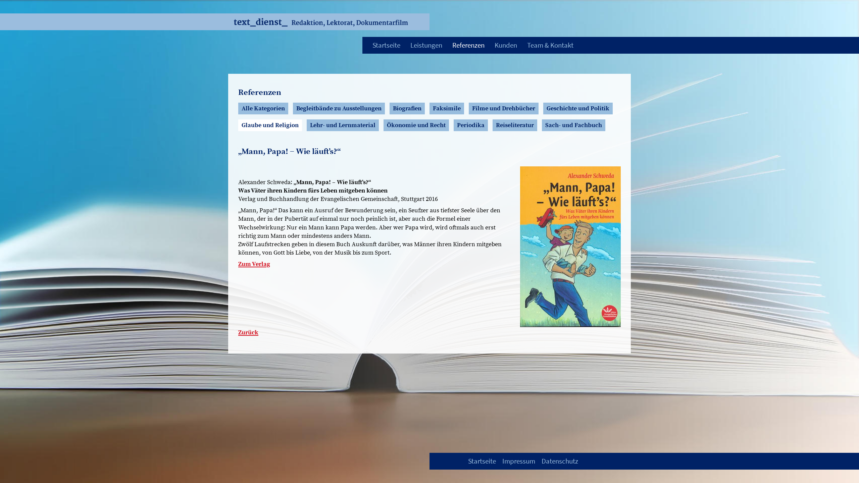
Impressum (518, 461)
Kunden (506, 45)
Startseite (386, 45)
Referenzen (468, 45)
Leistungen (426, 45)
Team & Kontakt (550, 45)
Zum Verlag (254, 264)
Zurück (248, 332)
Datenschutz (560, 461)
